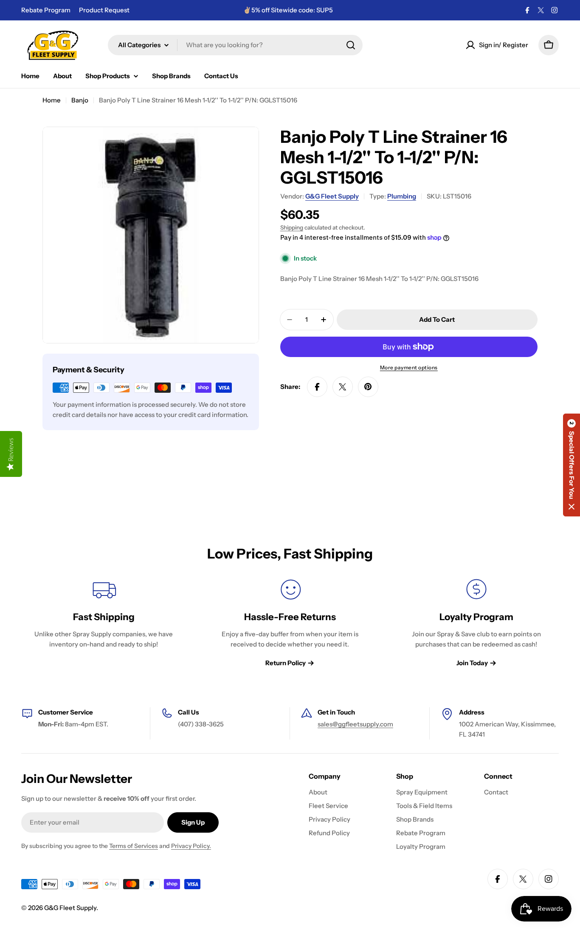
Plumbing (401, 196)
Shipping (291, 227)
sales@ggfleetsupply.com (355, 724)
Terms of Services (133, 846)
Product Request (104, 10)
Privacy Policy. (191, 846)
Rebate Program (45, 10)
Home (51, 100)
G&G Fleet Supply (332, 196)
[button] (571, 465)
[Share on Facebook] (317, 387)
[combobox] (235, 45)
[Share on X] (342, 387)
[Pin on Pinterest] (368, 387)
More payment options (409, 367)
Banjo (79, 100)
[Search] (351, 45)
